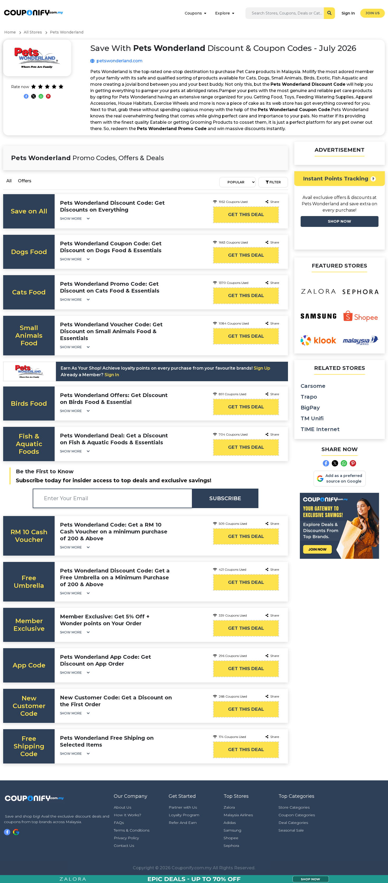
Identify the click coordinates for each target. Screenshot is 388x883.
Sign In (348, 13)
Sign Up (262, 368)
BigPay (310, 407)
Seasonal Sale (291, 830)
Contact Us (124, 845)
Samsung (232, 830)
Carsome (313, 386)
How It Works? (127, 815)
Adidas (230, 822)
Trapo (309, 397)
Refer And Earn (183, 822)
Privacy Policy (126, 838)
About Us (122, 807)
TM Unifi (312, 418)
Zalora (229, 807)
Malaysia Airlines (238, 815)
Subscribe (225, 498)
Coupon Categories (296, 815)
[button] (75, 219)
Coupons (193, 13)
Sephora (231, 845)
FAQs (119, 822)
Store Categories (294, 807)
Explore (222, 13)
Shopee (231, 838)
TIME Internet (320, 429)
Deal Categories (293, 822)
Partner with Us (183, 807)
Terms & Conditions (131, 830)
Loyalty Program (184, 815)
